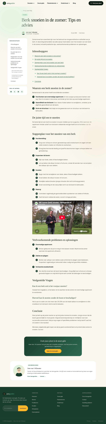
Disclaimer (100, 421)
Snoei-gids (40, 3)
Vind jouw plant (97, 3)
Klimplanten (35, 409)
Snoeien (30, 3)
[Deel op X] (14, 91)
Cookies (94, 421)
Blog (74, 3)
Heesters (34, 396)
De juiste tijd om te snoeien (16, 52)
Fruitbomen (35, 402)
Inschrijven (23, 408)
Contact (84, 399)
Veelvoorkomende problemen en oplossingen (15, 63)
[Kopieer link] (21, 91)
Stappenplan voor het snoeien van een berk (16, 57)
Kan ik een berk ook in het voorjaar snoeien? (17, 71)
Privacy (88, 421)
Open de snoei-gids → (53, 351)
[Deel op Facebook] (18, 91)
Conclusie (13, 81)
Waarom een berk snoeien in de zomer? (16, 48)
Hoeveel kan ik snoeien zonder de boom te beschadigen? (17, 76)
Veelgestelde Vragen (16, 67)
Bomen (34, 399)
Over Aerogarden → (33, 376)
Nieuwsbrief (85, 406)
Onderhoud (64, 3)
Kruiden (34, 406)
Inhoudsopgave (15, 44)
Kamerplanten (36, 412)
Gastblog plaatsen (87, 402)
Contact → (43, 376)
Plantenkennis (51, 3)
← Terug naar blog (27, 10)
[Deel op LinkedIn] (11, 91)
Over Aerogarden (87, 396)
